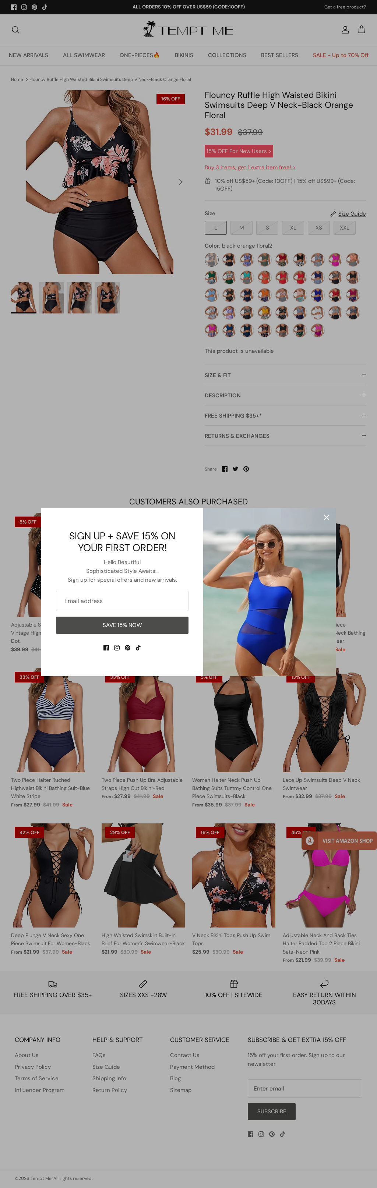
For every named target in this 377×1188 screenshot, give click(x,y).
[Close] (326, 517)
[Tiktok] (138, 647)
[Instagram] (117, 647)
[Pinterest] (127, 647)
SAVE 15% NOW (122, 625)
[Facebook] (106, 647)
